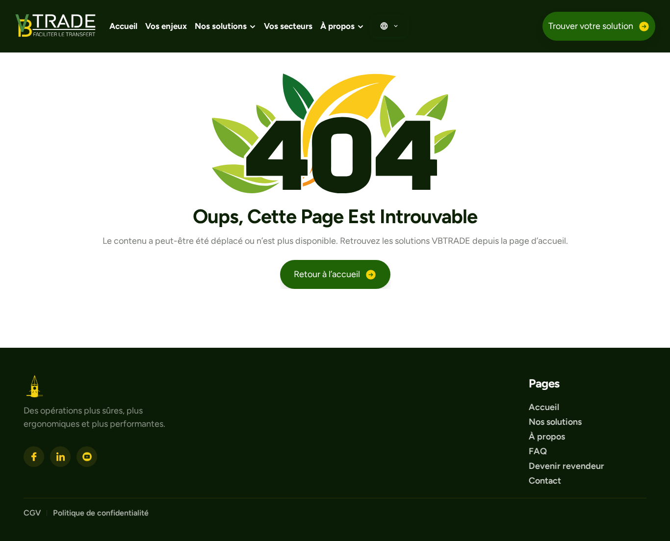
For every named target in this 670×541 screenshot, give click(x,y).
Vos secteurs (288, 26)
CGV (32, 512)
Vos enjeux (166, 26)
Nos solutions (555, 421)
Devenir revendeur (567, 465)
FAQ (538, 450)
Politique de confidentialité (102, 512)
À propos (547, 436)
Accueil (123, 26)
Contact (545, 480)
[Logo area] (35, 386)
